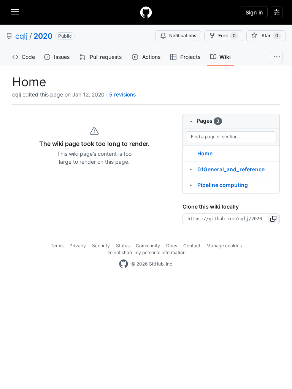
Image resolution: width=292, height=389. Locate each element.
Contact (191, 245)
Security (101, 245)
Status (123, 245)
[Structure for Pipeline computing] (190, 185)
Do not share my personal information (146, 252)
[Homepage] (146, 12)
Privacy (78, 245)
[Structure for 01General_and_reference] (190, 169)
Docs (171, 245)
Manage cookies (224, 245)
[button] (273, 218)
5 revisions (122, 94)
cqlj (21, 36)
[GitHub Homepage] (123, 264)
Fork (227, 35)
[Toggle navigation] (15, 11)
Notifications (182, 35)
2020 (42, 36)
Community (148, 245)
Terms (57, 245)
